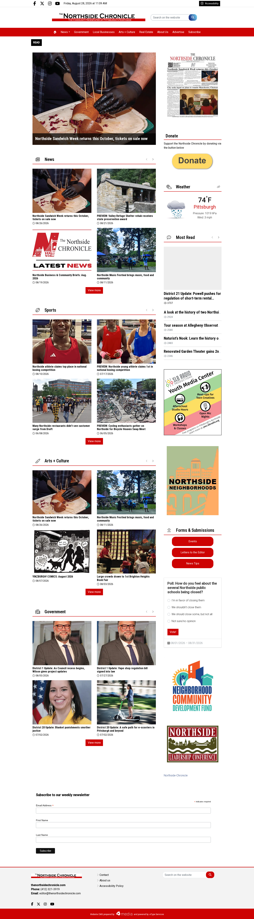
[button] (218, 187)
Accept (242, 913)
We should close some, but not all (192, 614)
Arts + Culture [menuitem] (127, 32)
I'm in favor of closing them (188, 600)
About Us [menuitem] (162, 32)
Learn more (225, 913)
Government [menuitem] (81, 32)
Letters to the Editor (193, 552)
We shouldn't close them (186, 607)
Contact (104, 875)
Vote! (173, 632)
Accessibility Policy (112, 886)
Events (193, 541)
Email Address (45, 805)
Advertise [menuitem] (178, 32)
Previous (35, 98)
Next (153, 98)
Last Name (42, 835)
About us (105, 880)
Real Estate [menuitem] (146, 32)
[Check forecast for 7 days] (175, 209)
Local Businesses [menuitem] (104, 32)
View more (94, 290)
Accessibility (212, 3)
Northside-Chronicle (176, 775)
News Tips (192, 563)
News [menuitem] (64, 32)
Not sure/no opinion (184, 621)
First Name (42, 820)
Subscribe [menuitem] (194, 32)
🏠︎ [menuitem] (55, 32)
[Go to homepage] (98, 17)
